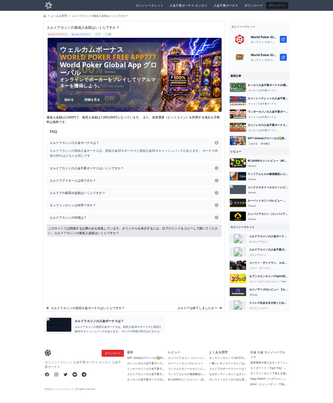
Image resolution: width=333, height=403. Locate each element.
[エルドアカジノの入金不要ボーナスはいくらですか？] (238, 251)
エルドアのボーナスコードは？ (228, 368)
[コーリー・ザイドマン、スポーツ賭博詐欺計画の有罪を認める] (238, 265)
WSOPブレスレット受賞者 (286, 268)
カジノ (253, 281)
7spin (284, 281)
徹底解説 (265, 143)
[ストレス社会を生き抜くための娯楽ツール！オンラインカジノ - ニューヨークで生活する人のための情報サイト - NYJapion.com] (238, 305)
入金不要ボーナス (226, 5)
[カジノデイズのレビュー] (238, 291)
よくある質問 (59, 16)
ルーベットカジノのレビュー (185, 363)
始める (68, 99)
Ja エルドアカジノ (259, 241)
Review (252, 166)
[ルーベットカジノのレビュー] (238, 202)
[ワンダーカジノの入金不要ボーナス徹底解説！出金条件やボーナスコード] (238, 114)
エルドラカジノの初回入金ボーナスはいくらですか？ (88, 308)
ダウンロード (253, 5)
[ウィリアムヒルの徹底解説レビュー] (238, 176)
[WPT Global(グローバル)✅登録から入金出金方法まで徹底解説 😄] (238, 140)
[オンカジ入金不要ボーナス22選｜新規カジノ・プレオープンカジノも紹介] (238, 87)
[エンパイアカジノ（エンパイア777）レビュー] (238, 216)
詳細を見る (91, 99)
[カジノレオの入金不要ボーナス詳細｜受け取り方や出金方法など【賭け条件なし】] (238, 127)
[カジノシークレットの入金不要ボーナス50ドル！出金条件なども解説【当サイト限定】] (238, 100)
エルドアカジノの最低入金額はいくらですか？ (100, 16)
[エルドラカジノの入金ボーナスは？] (238, 238)
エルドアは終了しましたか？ (197, 308)
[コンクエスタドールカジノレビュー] (238, 189)
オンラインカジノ (259, 308)
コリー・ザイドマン (260, 268)
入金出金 (253, 143)
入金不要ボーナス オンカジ (188, 5)
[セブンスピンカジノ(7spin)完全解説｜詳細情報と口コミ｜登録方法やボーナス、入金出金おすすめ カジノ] (238, 278)
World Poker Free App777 (107, 57)
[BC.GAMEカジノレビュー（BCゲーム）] (238, 163)
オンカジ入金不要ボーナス (262, 90)
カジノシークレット (149, 5)
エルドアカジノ (258, 254)
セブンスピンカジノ (268, 281)
